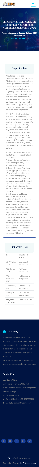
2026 (13, 458)
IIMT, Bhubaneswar (28, 463)
